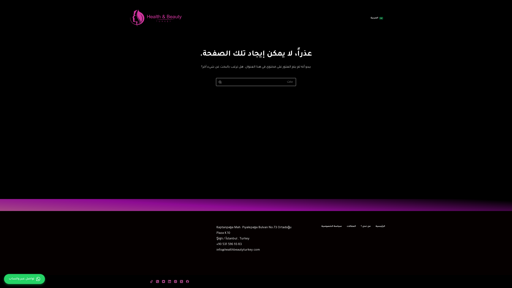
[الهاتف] (157, 281)
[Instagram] (175, 281)
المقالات (351, 226)
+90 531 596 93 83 (229, 244)
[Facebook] (187, 281)
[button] (377, 18)
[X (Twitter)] (181, 281)
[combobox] (260, 82)
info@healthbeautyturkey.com (238, 250)
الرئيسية (380, 226)
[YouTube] (163, 281)
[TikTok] (151, 281)
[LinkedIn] (169, 281)
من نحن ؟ (366, 226)
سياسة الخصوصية (331, 226)
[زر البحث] (220, 82)
